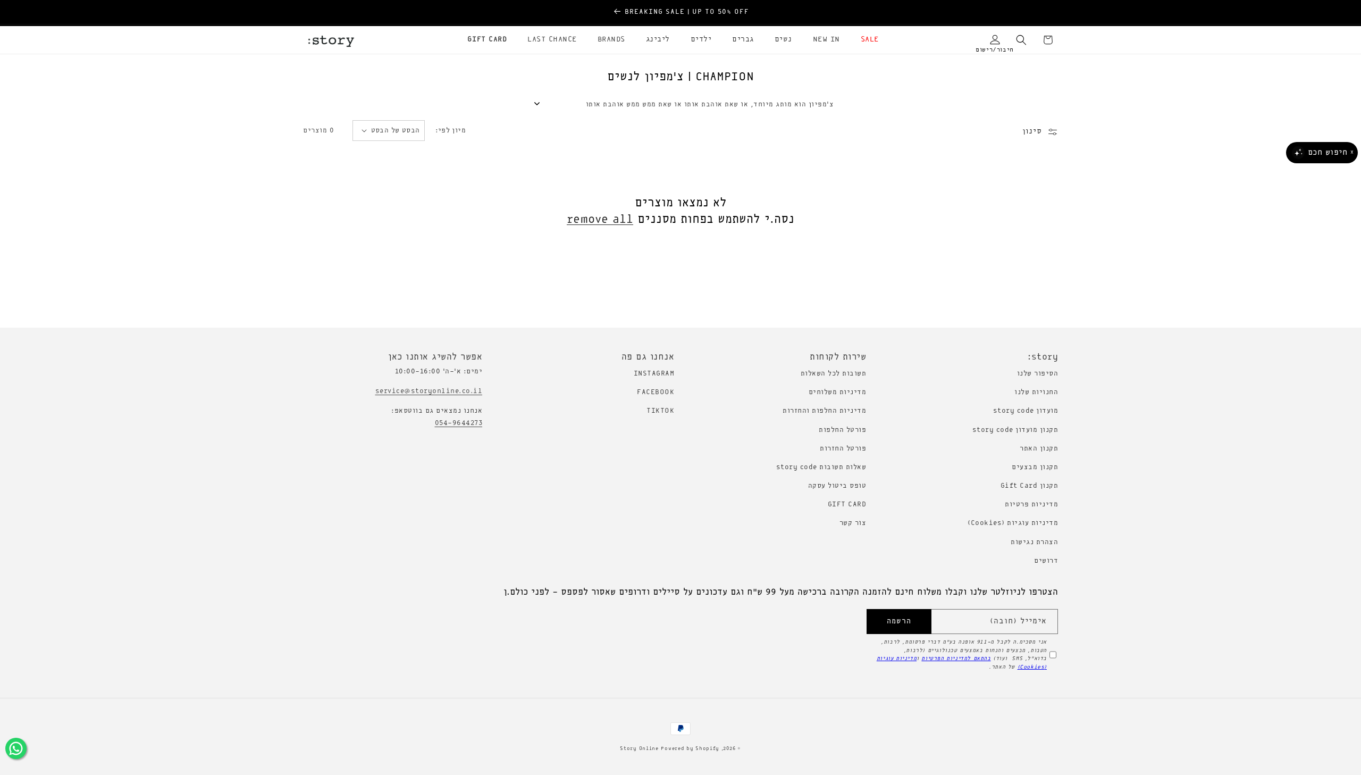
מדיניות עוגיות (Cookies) (1013, 523)
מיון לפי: (450, 130)
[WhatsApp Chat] (16, 748)
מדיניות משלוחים (838, 392)
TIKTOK (660, 410)
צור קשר (853, 523)
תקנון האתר (1039, 448)
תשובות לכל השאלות (834, 373)
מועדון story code (1025, 410)
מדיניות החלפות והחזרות (824, 410)
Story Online (639, 748)
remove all (600, 220)
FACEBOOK (655, 392)
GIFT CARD (847, 504)
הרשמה (899, 621)
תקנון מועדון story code (1015, 430)
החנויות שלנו (1036, 392)
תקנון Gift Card (1029, 485)
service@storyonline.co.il (429, 391)
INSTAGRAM (654, 373)
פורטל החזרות (843, 448)
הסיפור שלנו (1037, 373)
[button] (865, 40)
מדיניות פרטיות (1031, 504)
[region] (680, 12)
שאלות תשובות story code (821, 467)
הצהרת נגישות (1034, 542)
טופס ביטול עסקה (837, 485)
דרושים (1046, 560)
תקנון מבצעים (1035, 467)
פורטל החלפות (842, 430)
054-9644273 (459, 423)
